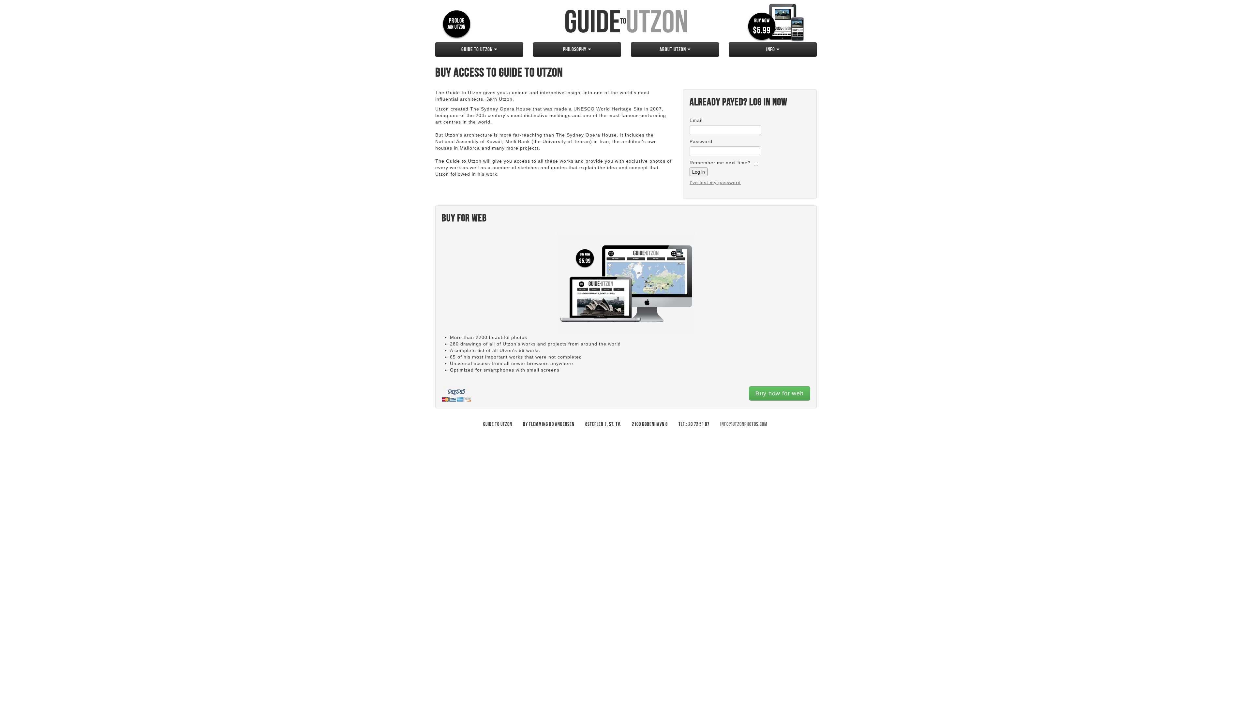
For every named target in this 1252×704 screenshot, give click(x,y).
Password (701, 141)
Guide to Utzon (477, 49)
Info (771, 49)
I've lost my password (715, 182)
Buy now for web (779, 393)
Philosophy (575, 49)
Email (696, 120)
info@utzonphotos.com (744, 424)
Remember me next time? (720, 162)
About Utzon (673, 49)
